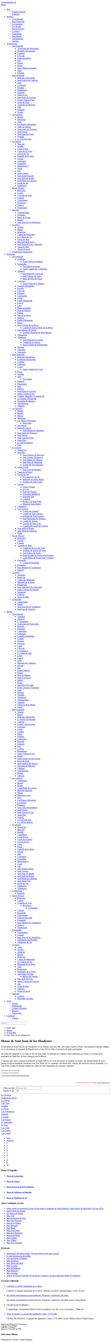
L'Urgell (4, 1117)
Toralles (4, 1106)
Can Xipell (6, 1133)
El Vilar (4, 1125)
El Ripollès (11, 1033)
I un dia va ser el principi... (17, 1305)
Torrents (4, 1114)
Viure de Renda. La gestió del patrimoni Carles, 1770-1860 (31, 1314)
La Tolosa (5, 1100)
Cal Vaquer (6, 1119)
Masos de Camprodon (14, 1176)
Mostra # (7, 1091)
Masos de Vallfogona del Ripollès (19, 1192)
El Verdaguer (6, 1122)
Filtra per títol (9, 1088)
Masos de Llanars (13, 1181)
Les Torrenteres (7, 1111)
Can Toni (5, 1103)
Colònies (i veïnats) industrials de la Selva (24, 1286)
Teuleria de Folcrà (9, 1098)
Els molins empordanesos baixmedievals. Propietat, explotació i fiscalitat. (37, 1295)
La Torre (5, 1109)
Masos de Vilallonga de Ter (16, 1198)
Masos (9, 1030)
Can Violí (5, 1128)
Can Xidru (5, 1130)
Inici (8, 1138)
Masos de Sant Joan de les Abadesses (20, 1187)
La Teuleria (6, 1095)
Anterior (10, 1140)
